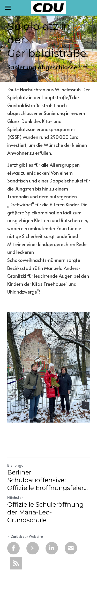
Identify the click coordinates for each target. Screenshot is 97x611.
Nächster (15, 497)
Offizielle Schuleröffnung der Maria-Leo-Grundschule (45, 512)
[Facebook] (13, 548)
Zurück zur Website (27, 536)
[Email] (71, 548)
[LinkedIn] (52, 548)
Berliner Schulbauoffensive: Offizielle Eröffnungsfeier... (47, 480)
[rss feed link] (16, 563)
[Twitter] (32, 548)
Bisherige (15, 465)
